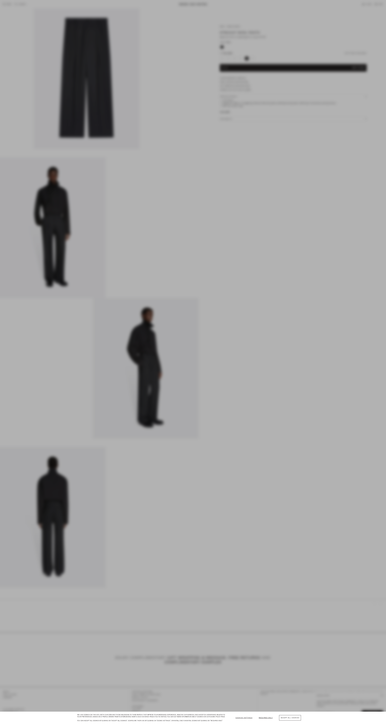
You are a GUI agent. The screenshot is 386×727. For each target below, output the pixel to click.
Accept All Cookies (290, 718)
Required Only (266, 718)
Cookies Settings (244, 718)
